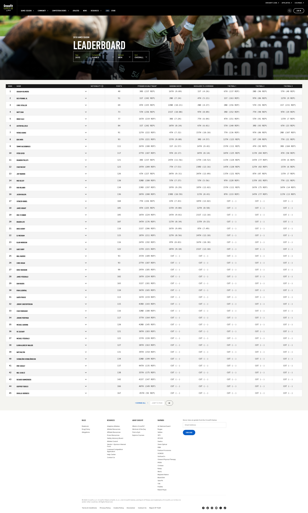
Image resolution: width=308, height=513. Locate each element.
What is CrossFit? (138, 426)
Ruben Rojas (162, 490)
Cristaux (160, 465)
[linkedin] (220, 508)
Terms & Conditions (89, 508)
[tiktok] (225, 508)
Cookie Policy (118, 508)
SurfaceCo (161, 456)
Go (169, 403)
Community (42, 11)
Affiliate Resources (114, 432)
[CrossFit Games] (8, 7)
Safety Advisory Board (115, 438)
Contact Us (111, 457)
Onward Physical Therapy (167, 459)
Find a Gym (136, 432)
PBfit (159, 447)
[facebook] (203, 508)
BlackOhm (161, 477)
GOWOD (161, 453)
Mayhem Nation (163, 474)
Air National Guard (164, 426)
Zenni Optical (162, 444)
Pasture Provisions (164, 450)
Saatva (160, 441)
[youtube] (216, 508)
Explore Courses (138, 435)
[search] (289, 10)
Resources (95, 11)
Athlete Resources (113, 429)
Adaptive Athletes (113, 426)
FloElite (160, 487)
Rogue (160, 429)
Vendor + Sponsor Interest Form (116, 445)
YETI (159, 435)
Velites (160, 432)
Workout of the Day (139, 429)
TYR (159, 484)
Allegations (86, 432)
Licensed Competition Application (115, 450)
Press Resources (113, 435)
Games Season (26, 11)
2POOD (160, 438)
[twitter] (207, 508)
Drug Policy (86, 429)
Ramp (160, 468)
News (85, 11)
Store (111, 11)
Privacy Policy (105, 508)
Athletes (76, 11)
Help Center (111, 454)
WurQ (160, 471)
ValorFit (160, 480)
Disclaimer (131, 508)
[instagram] (212, 508)
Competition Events (59, 11)
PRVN (160, 462)
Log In (299, 11)
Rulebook (85, 426)
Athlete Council (112, 441)
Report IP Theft (155, 508)
